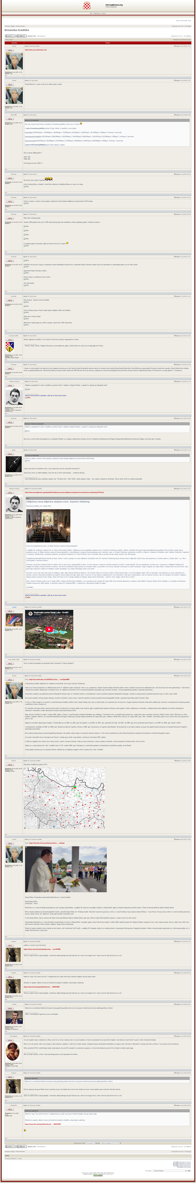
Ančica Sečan (109, 1174)
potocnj (14, 1004)
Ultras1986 (14, 114)
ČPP (91, 13)
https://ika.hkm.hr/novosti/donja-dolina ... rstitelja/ (47, 843)
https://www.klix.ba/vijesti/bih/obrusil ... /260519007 (42, 987)
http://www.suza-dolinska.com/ (36, 50)
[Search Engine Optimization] (98, 1176)
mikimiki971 (13, 1105)
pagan (13, 450)
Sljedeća (188, 36)
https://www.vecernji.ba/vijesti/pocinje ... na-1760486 (42, 949)
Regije (13, 26)
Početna (7, 26)
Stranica (173, 36)
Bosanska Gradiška (17, 30)
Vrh (6, 75)
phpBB (90, 1172)
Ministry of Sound (14, 381)
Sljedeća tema (187, 39)
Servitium (13, 174)
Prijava (104, 13)
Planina (14, 760)
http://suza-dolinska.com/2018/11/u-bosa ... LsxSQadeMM (49, 679)
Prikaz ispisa (9, 39)
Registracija (97, 13)
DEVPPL (95, 1174)
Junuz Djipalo (13, 1036)
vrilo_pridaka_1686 (13, 659)
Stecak (14, 46)
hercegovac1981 (13, 335)
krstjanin (13, 941)
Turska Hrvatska (20, 26)
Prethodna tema (177, 39)
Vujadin (14, 607)
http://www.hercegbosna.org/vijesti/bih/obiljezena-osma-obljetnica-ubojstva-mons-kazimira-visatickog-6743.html (64, 492)
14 (185, 36)
